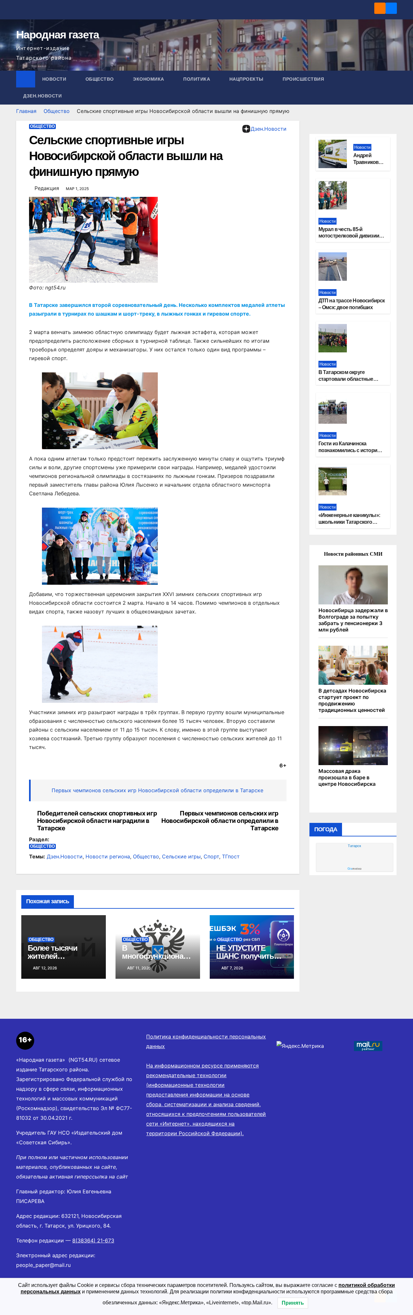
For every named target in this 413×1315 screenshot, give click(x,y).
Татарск (354, 846)
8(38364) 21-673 (93, 1240)
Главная (26, 111)
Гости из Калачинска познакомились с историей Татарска (350, 450)
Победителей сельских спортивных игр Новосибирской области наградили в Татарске (97, 821)
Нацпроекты (247, 79)
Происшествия (304, 79)
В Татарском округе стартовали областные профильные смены (345, 379)
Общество (101, 79)
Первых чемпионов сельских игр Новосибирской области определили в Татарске (157, 790)
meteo (355, 868)
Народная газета (57, 34)
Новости (55, 79)
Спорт (211, 856)
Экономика (149, 79)
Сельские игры (181, 856)
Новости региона (108, 856)
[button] (392, 87)
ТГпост (231, 856)
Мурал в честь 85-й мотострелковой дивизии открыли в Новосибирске (348, 236)
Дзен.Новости (42, 95)
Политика (197, 79)
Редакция (47, 188)
